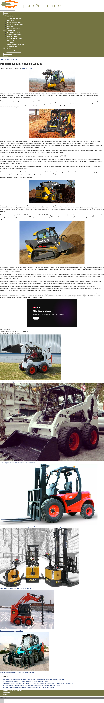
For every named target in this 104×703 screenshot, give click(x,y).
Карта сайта (6, 692)
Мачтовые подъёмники (13, 22)
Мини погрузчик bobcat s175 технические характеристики (17, 463)
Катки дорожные (11, 46)
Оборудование (7, 48)
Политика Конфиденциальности (13, 691)
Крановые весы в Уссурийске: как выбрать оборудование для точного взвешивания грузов (31, 685)
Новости (5, 56)
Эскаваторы (10, 40)
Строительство (7, 54)
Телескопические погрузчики (15, 44)
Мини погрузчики (11, 36)
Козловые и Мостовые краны (15, 24)
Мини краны (10, 26)
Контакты (6, 694)
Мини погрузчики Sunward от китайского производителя (17, 672)
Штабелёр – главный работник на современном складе (17, 588)
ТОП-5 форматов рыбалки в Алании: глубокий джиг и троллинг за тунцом (25, 681)
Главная (5, 13)
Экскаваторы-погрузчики (14, 38)
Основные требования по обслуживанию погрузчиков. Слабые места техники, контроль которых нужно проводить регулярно (38, 527)
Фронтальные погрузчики (14, 34)
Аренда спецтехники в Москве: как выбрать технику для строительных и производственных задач (33, 679)
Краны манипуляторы (13, 28)
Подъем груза (7, 15)
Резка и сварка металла (13, 52)
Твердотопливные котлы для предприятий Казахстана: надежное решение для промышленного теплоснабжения (38, 683)
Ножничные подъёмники (14, 19)
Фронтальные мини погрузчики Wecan (11, 631)
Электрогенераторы (12, 50)
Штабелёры (10, 20)
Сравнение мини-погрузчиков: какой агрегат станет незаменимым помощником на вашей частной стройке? (33, 382)
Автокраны (9, 17)
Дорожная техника (9, 30)
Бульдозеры (10, 42)
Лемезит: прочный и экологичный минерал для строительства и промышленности (28, 687)
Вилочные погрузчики (13, 32)
